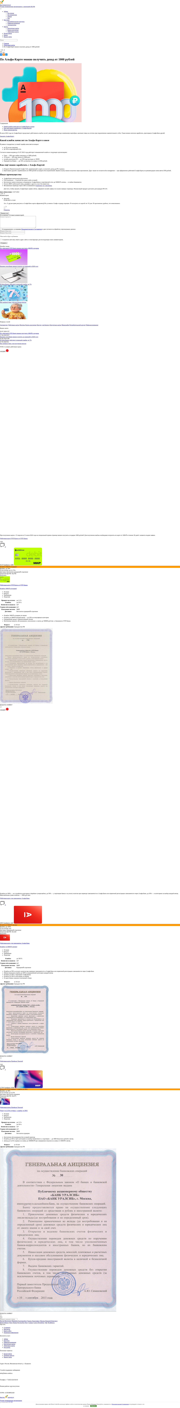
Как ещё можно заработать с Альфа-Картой (18, 128)
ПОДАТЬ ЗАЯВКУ (6, 705)
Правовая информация (11, 1332)
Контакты (7, 1329)
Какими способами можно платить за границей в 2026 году (19, 337)
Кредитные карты (13, 28)
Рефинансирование (14, 23)
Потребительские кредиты (16, 21)
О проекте (7, 1327)
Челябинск (51, 1322)
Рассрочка (7, 1347)
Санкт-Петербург (38, 1322)
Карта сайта (7, 1331)
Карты (6, 26)
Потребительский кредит (77, 325)
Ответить (7, 210)
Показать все (4, 213)
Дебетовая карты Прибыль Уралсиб (11, 1061)
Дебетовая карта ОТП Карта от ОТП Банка (14, 538)
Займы (6, 11)
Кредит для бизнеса (43, 325)
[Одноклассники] (4, 54)
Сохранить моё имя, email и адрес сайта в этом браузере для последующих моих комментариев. (32, 239)
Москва (42, 1321)
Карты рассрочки (13, 30)
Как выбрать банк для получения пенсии (13, 343)
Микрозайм (65, 325)
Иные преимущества (10, 130)
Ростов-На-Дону (22, 1322)
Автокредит (4, 325)
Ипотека (22, 325)
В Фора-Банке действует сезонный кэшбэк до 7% (16, 340)
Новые (10, 16)
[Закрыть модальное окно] (1, 707)
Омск (10, 1322)
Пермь (15, 1322)
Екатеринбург (22, 1321)
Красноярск (36, 1321)
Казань (29, 1321)
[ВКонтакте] (1, 54)
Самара (30, 1322)
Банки (6, 35)
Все (9, 18)
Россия (2, 1321)
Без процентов (12, 15)
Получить (3, 575)
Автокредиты (12, 25)
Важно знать (8, 37)
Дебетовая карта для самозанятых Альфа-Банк (15, 898)
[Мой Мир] (6, 54)
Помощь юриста (9, 1355)
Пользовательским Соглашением (120, 1404)
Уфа (46, 1322)
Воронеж (15, 1321)
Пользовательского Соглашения (31, 229)
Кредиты (6, 20)
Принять (93, 1406)
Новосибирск (4, 1322)
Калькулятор (8, 33)
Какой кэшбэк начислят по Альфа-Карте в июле (19, 126)
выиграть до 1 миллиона (44, 185)
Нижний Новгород (51, 1321)
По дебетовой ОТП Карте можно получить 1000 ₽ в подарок (19, 333)
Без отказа (11, 13)
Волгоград (8, 1321)
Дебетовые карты (13, 32)
